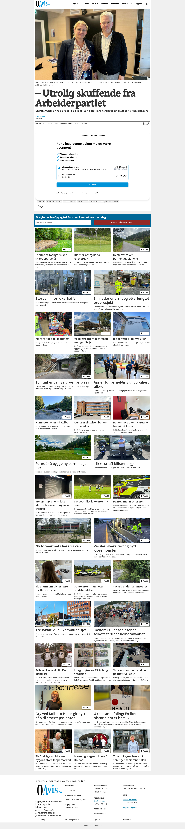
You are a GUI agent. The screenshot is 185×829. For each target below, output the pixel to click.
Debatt (104, 3)
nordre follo (69, 202)
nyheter (41, 202)
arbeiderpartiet (96, 202)
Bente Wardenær (130, 799)
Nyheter (76, 3)
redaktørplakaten (43, 812)
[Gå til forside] (43, 4)
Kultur (95, 3)
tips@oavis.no (99, 801)
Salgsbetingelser (130, 807)
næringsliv (82, 202)
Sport (86, 3)
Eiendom (115, 3)
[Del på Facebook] (144, 123)
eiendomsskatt (111, 202)
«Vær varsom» (54, 815)
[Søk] (147, 3)
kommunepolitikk (54, 202)
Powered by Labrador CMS (92, 826)
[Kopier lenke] (147, 123)
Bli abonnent (127, 4)
